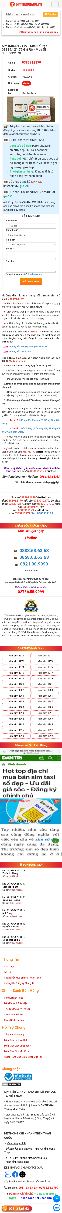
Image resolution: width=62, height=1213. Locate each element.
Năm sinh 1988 (16, 707)
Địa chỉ (10, 248)
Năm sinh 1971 (45, 655)
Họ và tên (11, 220)
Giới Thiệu (9, 966)
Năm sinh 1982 (16, 690)
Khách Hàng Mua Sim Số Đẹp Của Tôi (23, 1057)
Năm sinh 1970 (16, 655)
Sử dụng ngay (35, 274)
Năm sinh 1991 (45, 713)
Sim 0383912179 (42, 513)
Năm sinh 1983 (45, 690)
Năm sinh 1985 (45, 696)
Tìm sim (51, 14)
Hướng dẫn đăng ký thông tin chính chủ (28, 346)
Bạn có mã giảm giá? (24, 274)
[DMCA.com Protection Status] (11, 1084)
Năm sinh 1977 (45, 673)
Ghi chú (10, 261)
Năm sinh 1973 (45, 661)
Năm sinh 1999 (45, 736)
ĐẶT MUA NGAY (31, 281)
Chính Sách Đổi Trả (13, 1014)
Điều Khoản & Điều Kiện (16, 1003)
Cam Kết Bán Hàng (13, 998)
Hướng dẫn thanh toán (20, 351)
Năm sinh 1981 (45, 684)
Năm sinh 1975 (45, 667)
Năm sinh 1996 (16, 730)
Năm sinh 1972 (16, 661)
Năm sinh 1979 (45, 678)
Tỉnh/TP (11, 239)
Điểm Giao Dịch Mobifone (17, 1051)
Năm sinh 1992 (16, 718)
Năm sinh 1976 (16, 673)
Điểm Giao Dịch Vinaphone (17, 1045)
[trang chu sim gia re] (26, 4)
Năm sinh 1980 (16, 684)
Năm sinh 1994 (16, 724)
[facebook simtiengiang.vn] (56, 1198)
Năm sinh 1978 (16, 678)
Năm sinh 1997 (45, 730)
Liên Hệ (8, 972)
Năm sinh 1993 (45, 718)
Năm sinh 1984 (16, 696)
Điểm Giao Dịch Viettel (15, 1040)
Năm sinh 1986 (16, 701)
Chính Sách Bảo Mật (14, 1020)
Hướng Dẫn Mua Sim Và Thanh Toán (22, 977)
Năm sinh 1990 (16, 713)
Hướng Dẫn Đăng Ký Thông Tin (19, 983)
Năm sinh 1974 (16, 667)
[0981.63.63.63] (56, 1207)
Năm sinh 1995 (45, 724)
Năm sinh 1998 (16, 736)
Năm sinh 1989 (45, 707)
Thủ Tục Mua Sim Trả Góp (17, 1009)
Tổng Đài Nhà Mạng (14, 1034)
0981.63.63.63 (19, 1209)
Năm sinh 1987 (45, 701)
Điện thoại (12, 230)
